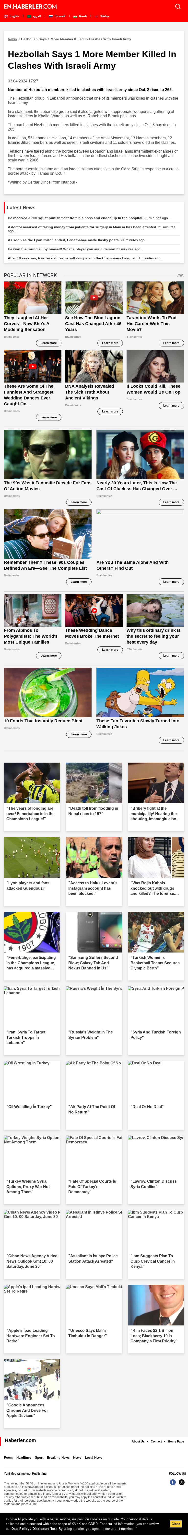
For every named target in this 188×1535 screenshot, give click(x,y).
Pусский (59, 16)
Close (176, 1524)
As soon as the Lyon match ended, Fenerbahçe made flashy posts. (78, 240)
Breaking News (58, 1457)
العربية (36, 16)
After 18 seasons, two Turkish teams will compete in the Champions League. (86, 258)
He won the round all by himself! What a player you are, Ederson (75, 249)
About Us (138, 1441)
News (77, 1457)
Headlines (23, 1457)
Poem (8, 1457)
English (14, 16)
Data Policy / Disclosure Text (34, 1529)
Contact (156, 1441)
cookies (96, 1519)
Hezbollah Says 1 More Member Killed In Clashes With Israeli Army (69, 39)
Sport (39, 1457)
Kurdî (82, 16)
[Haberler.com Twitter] (182, 1485)
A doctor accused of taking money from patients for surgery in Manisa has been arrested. (91, 229)
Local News (93, 1457)
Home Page (176, 1441)
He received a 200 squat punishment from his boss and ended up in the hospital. (89, 218)
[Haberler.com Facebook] (173, 1485)
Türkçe (104, 16)
